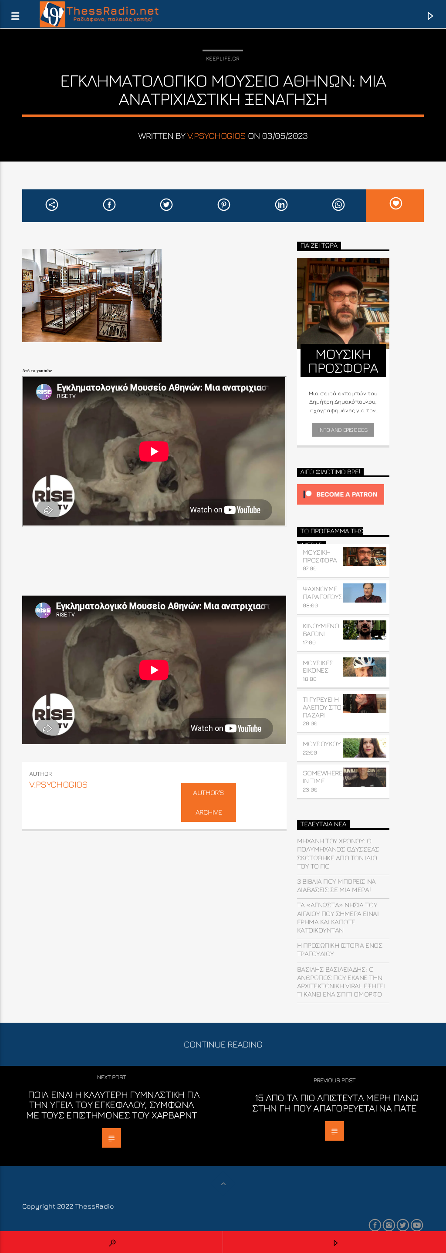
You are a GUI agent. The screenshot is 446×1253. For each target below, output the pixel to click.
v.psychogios (216, 135)
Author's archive (208, 802)
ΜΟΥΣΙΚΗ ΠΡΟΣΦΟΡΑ (320, 556)
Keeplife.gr (223, 58)
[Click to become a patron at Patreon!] (343, 494)
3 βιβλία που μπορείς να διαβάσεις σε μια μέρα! (336, 885)
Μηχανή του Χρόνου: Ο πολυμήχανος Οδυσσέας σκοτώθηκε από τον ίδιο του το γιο (338, 853)
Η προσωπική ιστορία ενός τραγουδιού (339, 949)
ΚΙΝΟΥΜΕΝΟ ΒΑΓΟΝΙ (321, 629)
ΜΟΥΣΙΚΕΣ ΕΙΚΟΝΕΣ (318, 666)
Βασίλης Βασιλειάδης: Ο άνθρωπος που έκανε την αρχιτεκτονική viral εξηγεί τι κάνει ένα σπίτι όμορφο (341, 981)
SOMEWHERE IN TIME (323, 777)
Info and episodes (343, 429)
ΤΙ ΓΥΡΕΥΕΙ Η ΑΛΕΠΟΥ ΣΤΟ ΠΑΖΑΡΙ (322, 707)
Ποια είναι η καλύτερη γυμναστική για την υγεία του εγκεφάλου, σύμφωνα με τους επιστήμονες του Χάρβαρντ (112, 1104)
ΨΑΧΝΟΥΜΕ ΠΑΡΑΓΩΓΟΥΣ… (325, 592)
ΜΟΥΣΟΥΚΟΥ (322, 744)
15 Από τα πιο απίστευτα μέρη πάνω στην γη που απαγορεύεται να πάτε (335, 1102)
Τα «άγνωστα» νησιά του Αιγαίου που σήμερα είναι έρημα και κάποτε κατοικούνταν (337, 917)
